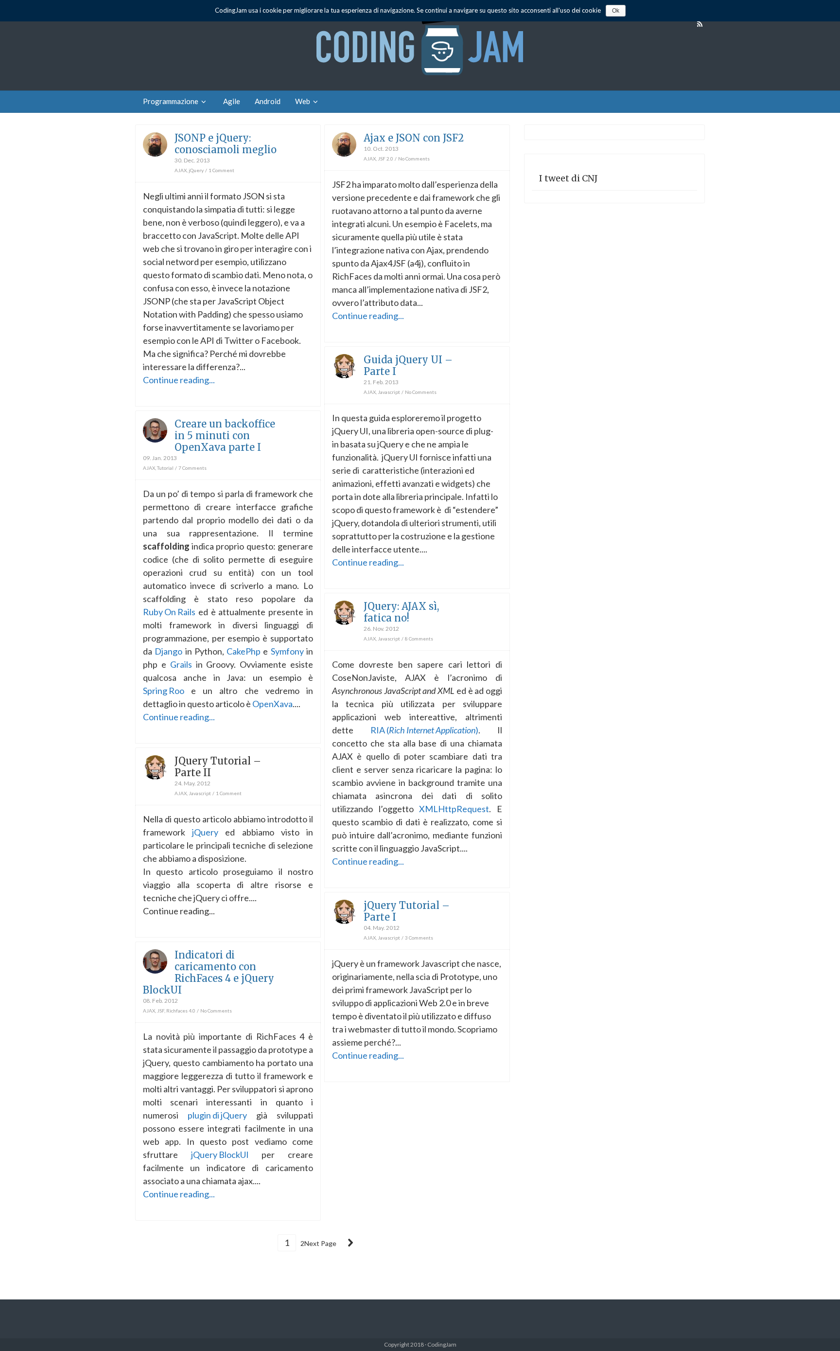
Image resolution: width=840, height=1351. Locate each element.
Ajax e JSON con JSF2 (414, 138)
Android (267, 101)
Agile (231, 101)
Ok (615, 10)
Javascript (389, 392)
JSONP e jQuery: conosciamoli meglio (226, 144)
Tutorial (165, 468)
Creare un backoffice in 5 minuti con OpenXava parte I (225, 435)
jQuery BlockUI (220, 1154)
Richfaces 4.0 (180, 1010)
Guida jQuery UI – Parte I (408, 365)
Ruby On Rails (169, 611)
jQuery (196, 170)
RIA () (424, 730)
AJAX (181, 170)
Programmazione (170, 101)
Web (302, 101)
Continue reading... (179, 379)
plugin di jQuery (217, 1115)
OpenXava (272, 703)
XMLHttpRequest (454, 808)
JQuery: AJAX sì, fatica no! (401, 612)
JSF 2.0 (385, 158)
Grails (181, 664)
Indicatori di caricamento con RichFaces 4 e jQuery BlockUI (208, 972)
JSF (160, 1010)
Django (168, 651)
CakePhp (244, 651)
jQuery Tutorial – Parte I (407, 911)
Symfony (287, 651)
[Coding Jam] (420, 45)
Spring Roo (163, 690)
